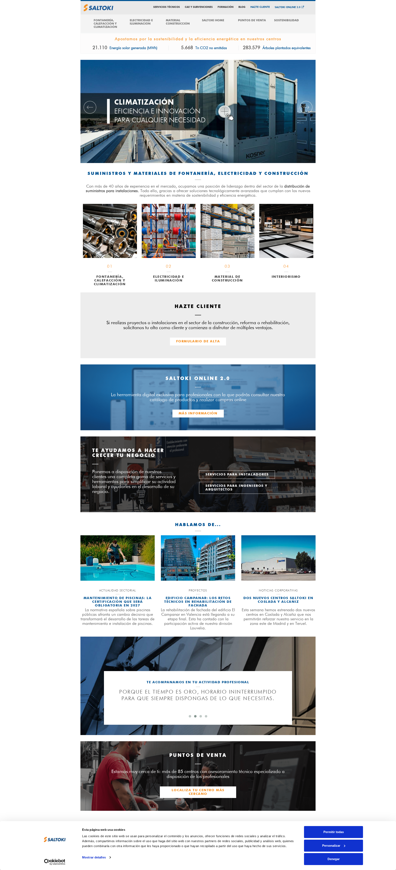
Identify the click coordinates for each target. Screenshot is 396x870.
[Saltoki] (98, 7)
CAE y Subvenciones (199, 7)
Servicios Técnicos (166, 7)
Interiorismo (286, 277)
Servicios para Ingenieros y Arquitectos (236, 487)
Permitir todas (333, 832)
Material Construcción (178, 22)
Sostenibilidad (286, 20)
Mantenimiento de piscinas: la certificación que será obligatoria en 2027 (118, 602)
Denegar (334, 859)
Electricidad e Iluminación (141, 22)
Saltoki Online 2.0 (287, 7)
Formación (225, 7)
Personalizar (331, 845)
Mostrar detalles (94, 857)
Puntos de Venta (252, 20)
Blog (241, 7)
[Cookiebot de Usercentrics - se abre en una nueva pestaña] (55, 862)
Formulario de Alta (198, 341)
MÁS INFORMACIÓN (198, 413)
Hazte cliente (260, 7)
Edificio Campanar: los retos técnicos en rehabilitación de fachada (198, 602)
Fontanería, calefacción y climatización (105, 23)
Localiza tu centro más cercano (198, 792)
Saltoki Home (213, 20)
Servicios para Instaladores (237, 474)
